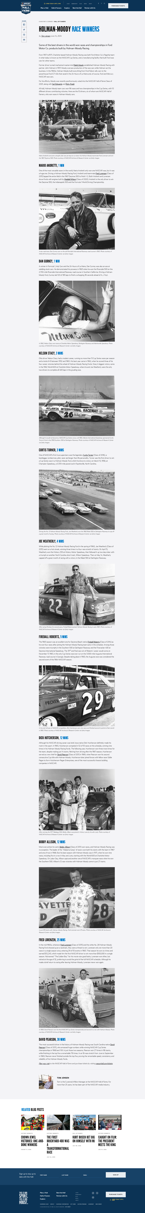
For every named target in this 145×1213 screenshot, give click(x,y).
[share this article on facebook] (24, 24)
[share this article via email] (24, 39)
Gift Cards (73, 1204)
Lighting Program (81, 1204)
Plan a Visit (44, 8)
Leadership (91, 1204)
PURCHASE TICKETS (118, 6)
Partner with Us (90, 8)
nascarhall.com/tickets (104, 1063)
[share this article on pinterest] (24, 34)
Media (85, 3)
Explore (67, 8)
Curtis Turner (88, 455)
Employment (99, 1204)
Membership (74, 3)
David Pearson (62, 754)
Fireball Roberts (94, 642)
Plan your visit (44, 1063)
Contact (52, 1204)
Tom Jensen (45, 36)
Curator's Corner (46, 21)
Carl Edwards (57, 84)
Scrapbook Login (44, 1204)
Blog (81, 3)
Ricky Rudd (70, 84)
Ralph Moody (79, 65)
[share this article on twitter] (24, 29)
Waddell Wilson (70, 179)
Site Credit (68, 1206)
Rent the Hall (77, 8)
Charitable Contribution (62, 1204)
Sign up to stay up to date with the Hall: (27, 1175)
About (90, 3)
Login (68, 3)
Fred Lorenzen (101, 173)
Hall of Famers (56, 8)
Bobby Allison (65, 847)
